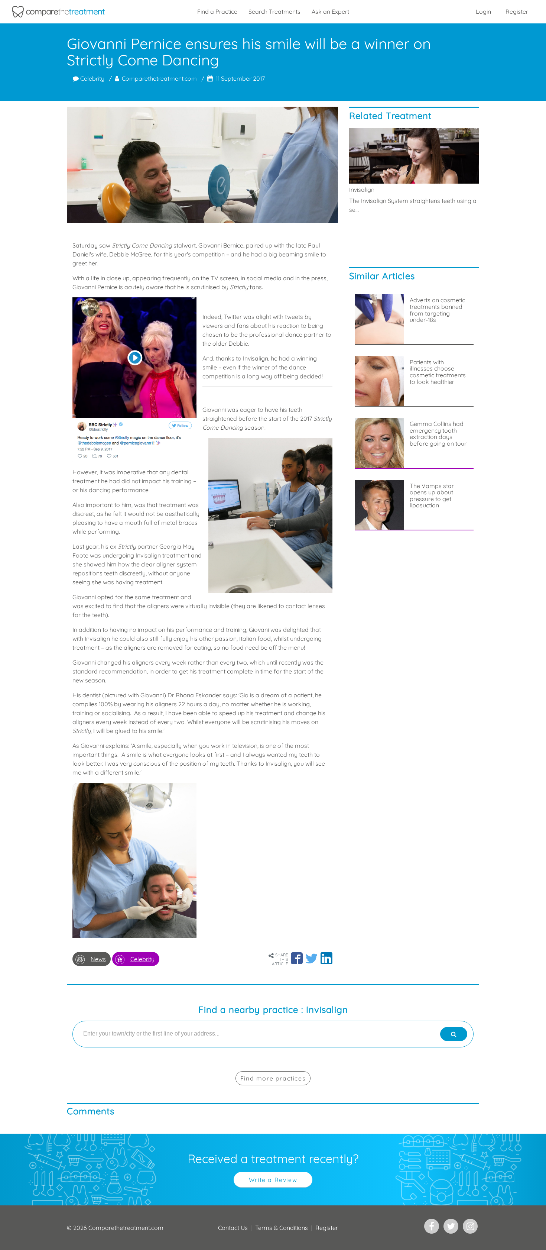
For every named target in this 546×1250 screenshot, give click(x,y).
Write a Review (273, 1179)
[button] (297, 958)
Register (517, 11)
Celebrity (91, 78)
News (98, 959)
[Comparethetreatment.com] (58, 11)
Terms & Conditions (281, 1227)
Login (483, 11)
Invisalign (255, 358)
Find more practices (273, 1078)
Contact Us (233, 1227)
